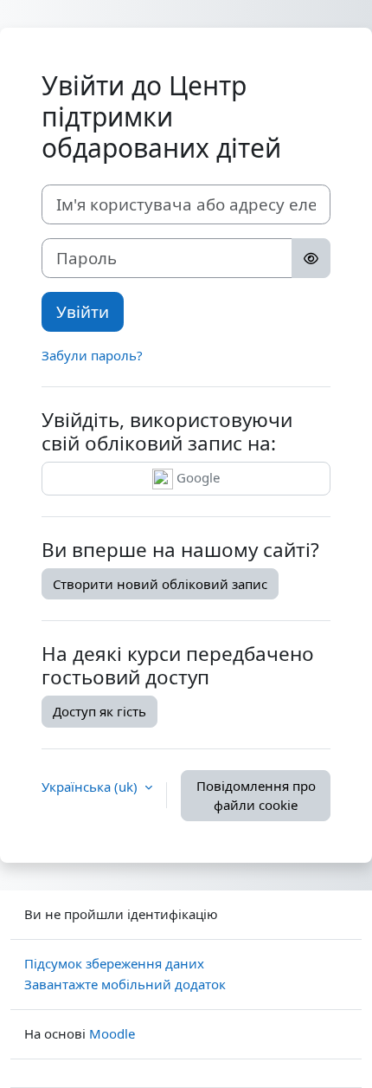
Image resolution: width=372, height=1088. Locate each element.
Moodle (112, 1033)
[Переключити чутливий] (311, 258)
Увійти (82, 311)
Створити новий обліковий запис (160, 584)
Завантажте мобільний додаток (125, 984)
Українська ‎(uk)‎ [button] (91, 786)
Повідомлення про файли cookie (256, 795)
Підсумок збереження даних (114, 963)
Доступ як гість (99, 711)
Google (196, 477)
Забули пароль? (92, 355)
